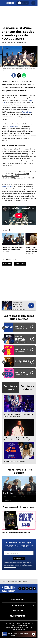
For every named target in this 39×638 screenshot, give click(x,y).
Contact (17, 623)
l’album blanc (14, 126)
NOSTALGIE (19, 326)
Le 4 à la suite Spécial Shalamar (14, 461)
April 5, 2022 (30, 178)
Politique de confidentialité (14, 627)
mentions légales (27, 565)
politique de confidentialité (10, 567)
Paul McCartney (7, 186)
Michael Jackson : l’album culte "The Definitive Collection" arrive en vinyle (17, 439)
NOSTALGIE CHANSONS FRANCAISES (18, 306)
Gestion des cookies (19, 629)
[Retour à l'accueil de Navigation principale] (10, 3)
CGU (12, 625)
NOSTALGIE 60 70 (21, 349)
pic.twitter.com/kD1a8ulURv (10, 176)
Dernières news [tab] (10, 388)
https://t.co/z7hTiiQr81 (22, 174)
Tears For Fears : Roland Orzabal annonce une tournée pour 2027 (18, 415)
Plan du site (8, 623)
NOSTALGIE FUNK (22, 361)
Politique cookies (21, 625)
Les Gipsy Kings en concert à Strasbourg (16, 532)
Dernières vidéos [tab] (27, 388)
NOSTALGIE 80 (20, 372)
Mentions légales (27, 623)
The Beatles (8, 493)
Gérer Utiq (28, 627)
